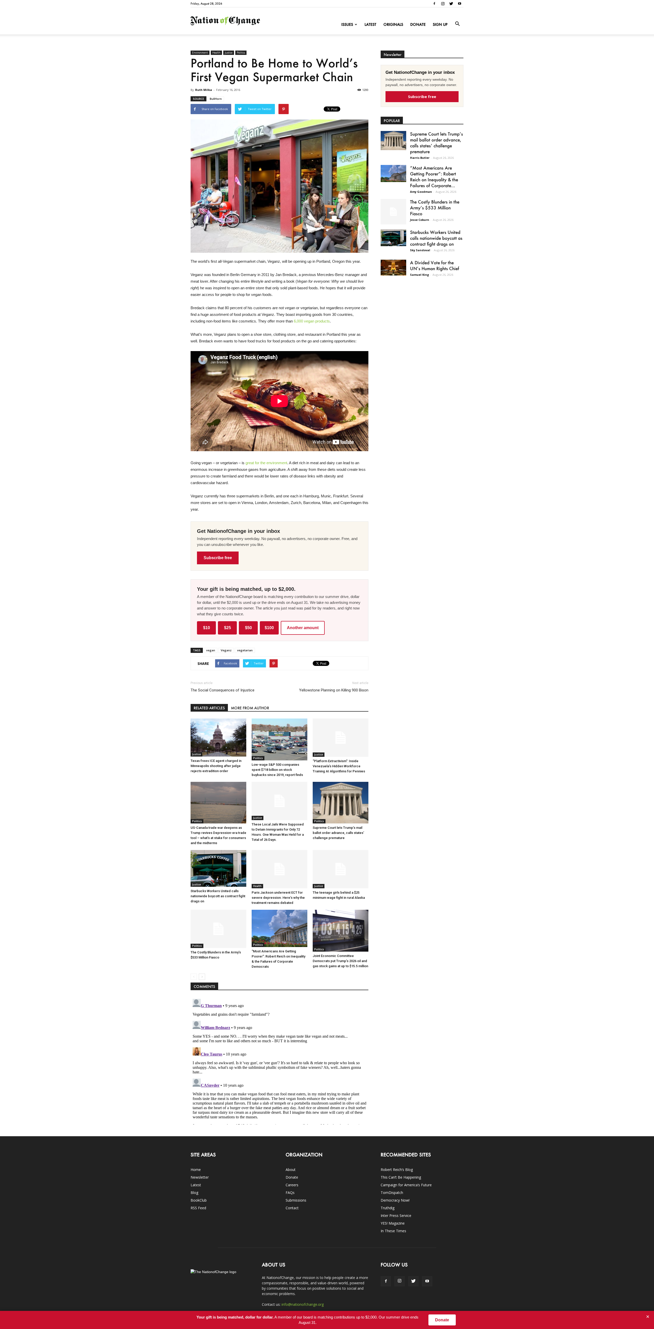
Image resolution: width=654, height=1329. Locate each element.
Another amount (303, 628)
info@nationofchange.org (303, 1304)
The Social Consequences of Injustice (222, 690)
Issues (347, 24)
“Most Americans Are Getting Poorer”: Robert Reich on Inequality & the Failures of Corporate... (434, 176)
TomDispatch (392, 1192)
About (291, 1169)
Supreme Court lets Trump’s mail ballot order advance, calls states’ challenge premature (338, 833)
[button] (457, 24)
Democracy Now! (395, 1200)
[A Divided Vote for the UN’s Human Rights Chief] (393, 268)
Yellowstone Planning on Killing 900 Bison (333, 690)
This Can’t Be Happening (401, 1177)
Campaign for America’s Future (406, 1184)
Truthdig (387, 1207)
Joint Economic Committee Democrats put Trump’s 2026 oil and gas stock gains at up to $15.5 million (340, 961)
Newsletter (200, 1177)
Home (196, 1169)
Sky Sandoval (420, 250)
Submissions (296, 1200)
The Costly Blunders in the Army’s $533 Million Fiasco (434, 207)
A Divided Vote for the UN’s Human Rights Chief (434, 265)
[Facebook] (434, 3)
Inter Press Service (396, 1215)
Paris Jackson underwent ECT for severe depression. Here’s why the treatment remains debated (278, 898)
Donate (418, 24)
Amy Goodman (421, 192)
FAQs (290, 1192)
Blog (194, 1192)
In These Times (393, 1230)
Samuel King (419, 275)
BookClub (199, 1200)
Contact (292, 1207)
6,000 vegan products (312, 321)
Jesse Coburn (419, 220)
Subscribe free (218, 558)
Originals (393, 24)
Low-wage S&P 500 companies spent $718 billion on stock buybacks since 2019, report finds (277, 770)
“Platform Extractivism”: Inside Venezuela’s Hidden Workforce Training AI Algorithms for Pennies (339, 766)
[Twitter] (451, 3)
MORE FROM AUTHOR (250, 707)
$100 (269, 628)
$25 (227, 628)
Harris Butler (419, 158)
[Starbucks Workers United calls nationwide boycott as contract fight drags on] (218, 868)
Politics (241, 52)
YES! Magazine (393, 1223)
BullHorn (216, 99)
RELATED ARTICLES (209, 707)
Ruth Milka (203, 90)
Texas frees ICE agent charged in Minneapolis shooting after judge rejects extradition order (216, 766)
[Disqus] (279, 1060)
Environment (200, 52)
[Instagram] (443, 3)
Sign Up (440, 24)
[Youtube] (459, 3)
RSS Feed (198, 1207)
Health (216, 52)
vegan (210, 650)
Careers (292, 1184)
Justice (228, 52)
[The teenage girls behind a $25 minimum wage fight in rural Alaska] (340, 869)
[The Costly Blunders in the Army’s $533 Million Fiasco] (218, 929)
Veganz (226, 650)
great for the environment (266, 463)
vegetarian (245, 650)
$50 (248, 628)
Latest (370, 24)
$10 (206, 628)
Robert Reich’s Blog (397, 1169)
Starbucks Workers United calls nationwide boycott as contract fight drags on (218, 896)
